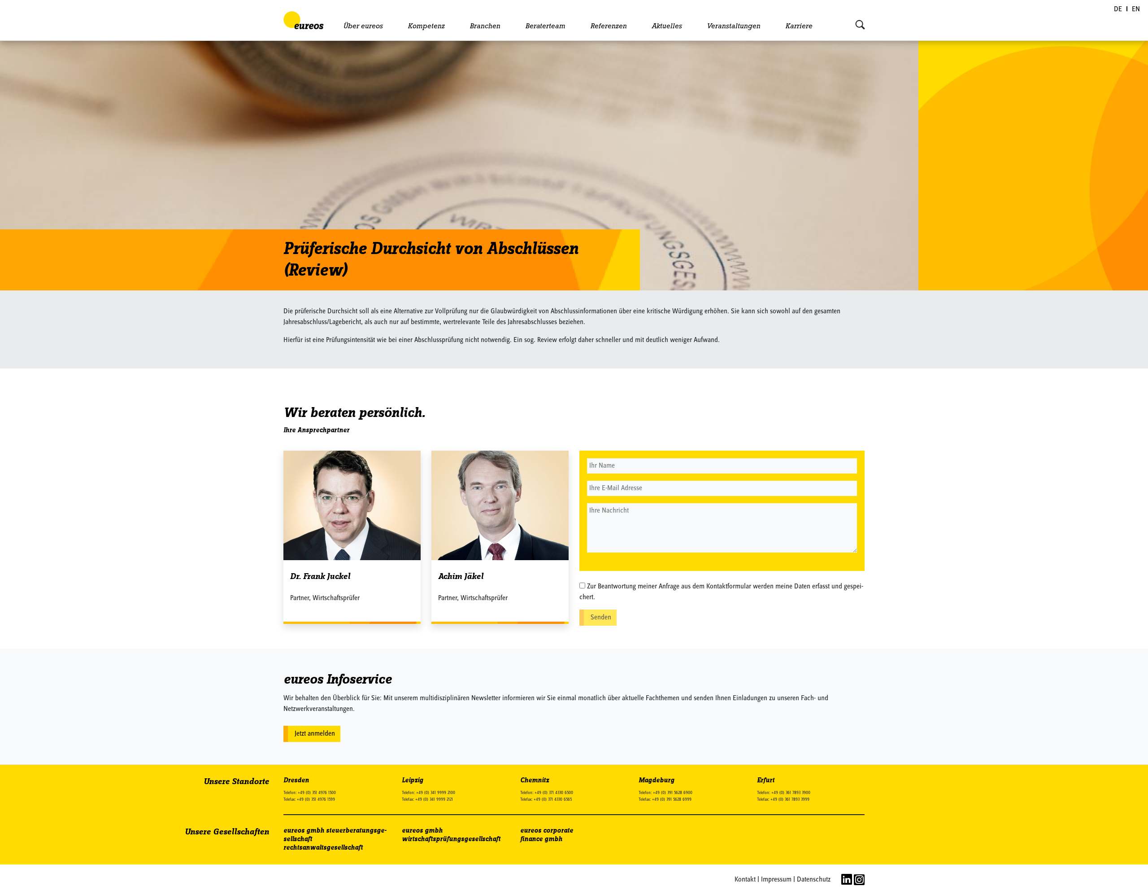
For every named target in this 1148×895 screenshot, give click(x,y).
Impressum (776, 879)
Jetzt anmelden (315, 733)
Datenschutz (814, 879)
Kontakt (745, 879)
